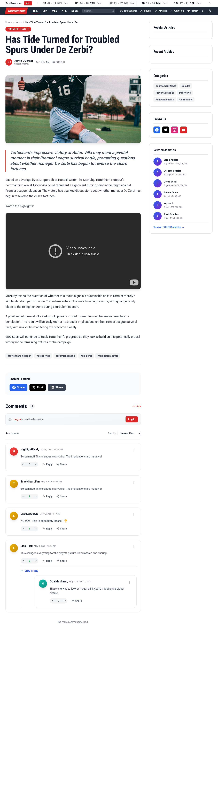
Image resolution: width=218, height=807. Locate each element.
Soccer (75, 11)
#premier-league (65, 355)
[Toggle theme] (203, 11)
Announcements (164, 99)
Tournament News (165, 86)
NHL (64, 11)
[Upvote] (23, 464)
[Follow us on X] (165, 129)
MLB (54, 11)
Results (186, 86)
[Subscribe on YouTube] (183, 129)
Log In (131, 419)
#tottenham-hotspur (19, 355)
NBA (44, 11)
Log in (17, 419)
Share (21, 387)
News (19, 22)
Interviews (185, 92)
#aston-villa (43, 355)
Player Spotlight (164, 92)
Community (185, 99)
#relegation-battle (107, 355)
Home (8, 22)
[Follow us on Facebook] (156, 129)
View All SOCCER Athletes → (168, 227)
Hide (138, 406)
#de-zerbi (86, 355)
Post (40, 387)
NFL (35, 11)
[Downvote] (35, 464)
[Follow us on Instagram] (174, 129)
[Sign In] (210, 11)
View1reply (31, 570)
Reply (49, 464)
